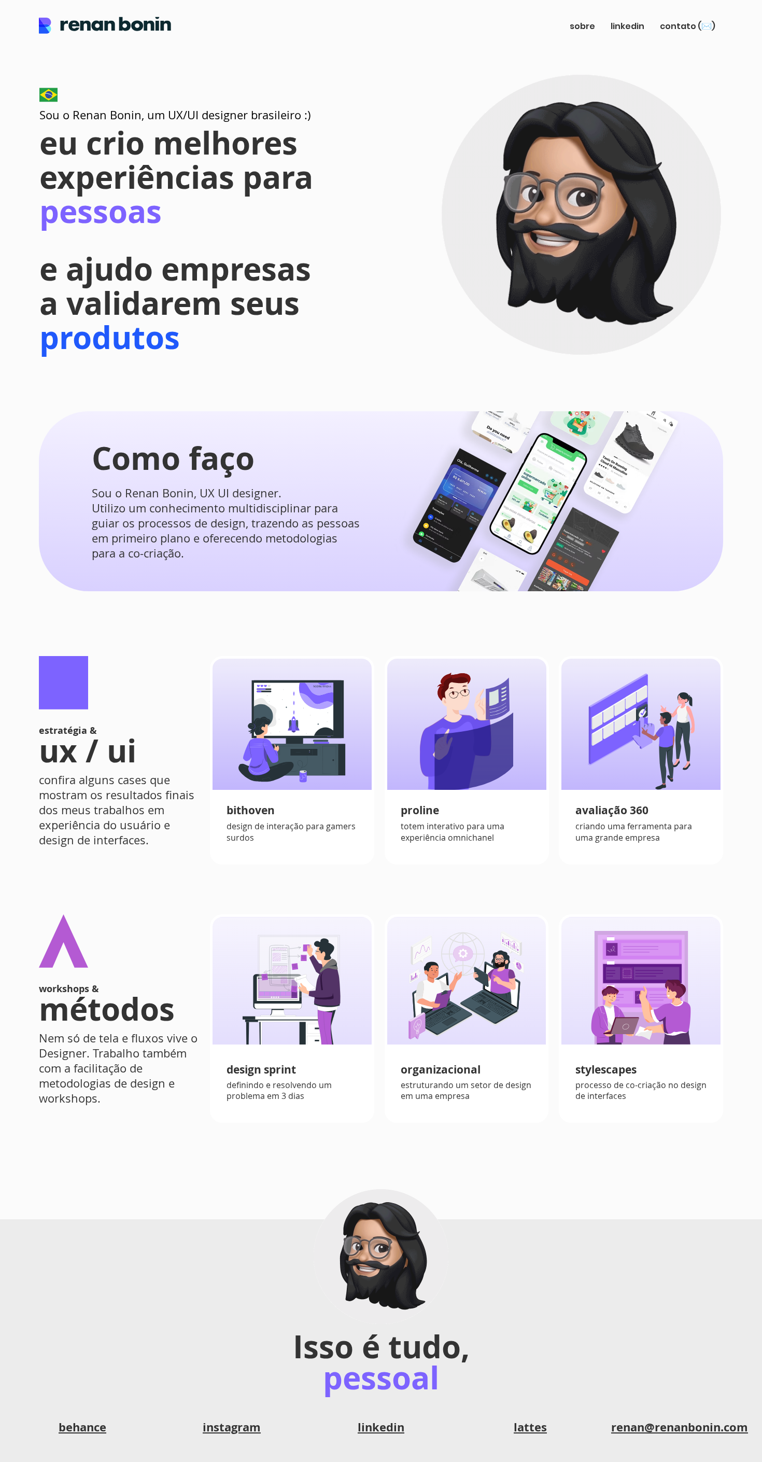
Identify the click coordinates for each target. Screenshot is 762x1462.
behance (82, 1427)
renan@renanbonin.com (679, 1427)
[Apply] (381, 501)
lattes (530, 1427)
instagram (232, 1427)
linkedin (381, 1427)
